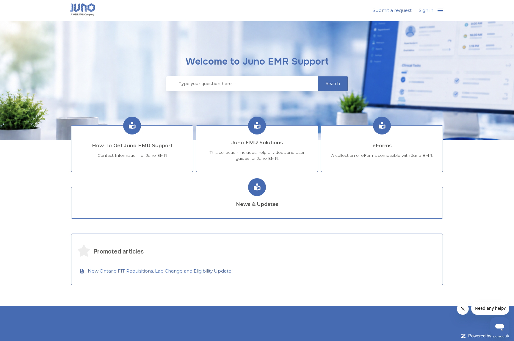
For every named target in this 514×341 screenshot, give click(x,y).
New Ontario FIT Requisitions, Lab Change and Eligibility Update (159, 271)
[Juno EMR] (82, 10)
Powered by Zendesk (489, 335)
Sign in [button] (426, 10)
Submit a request (392, 10)
